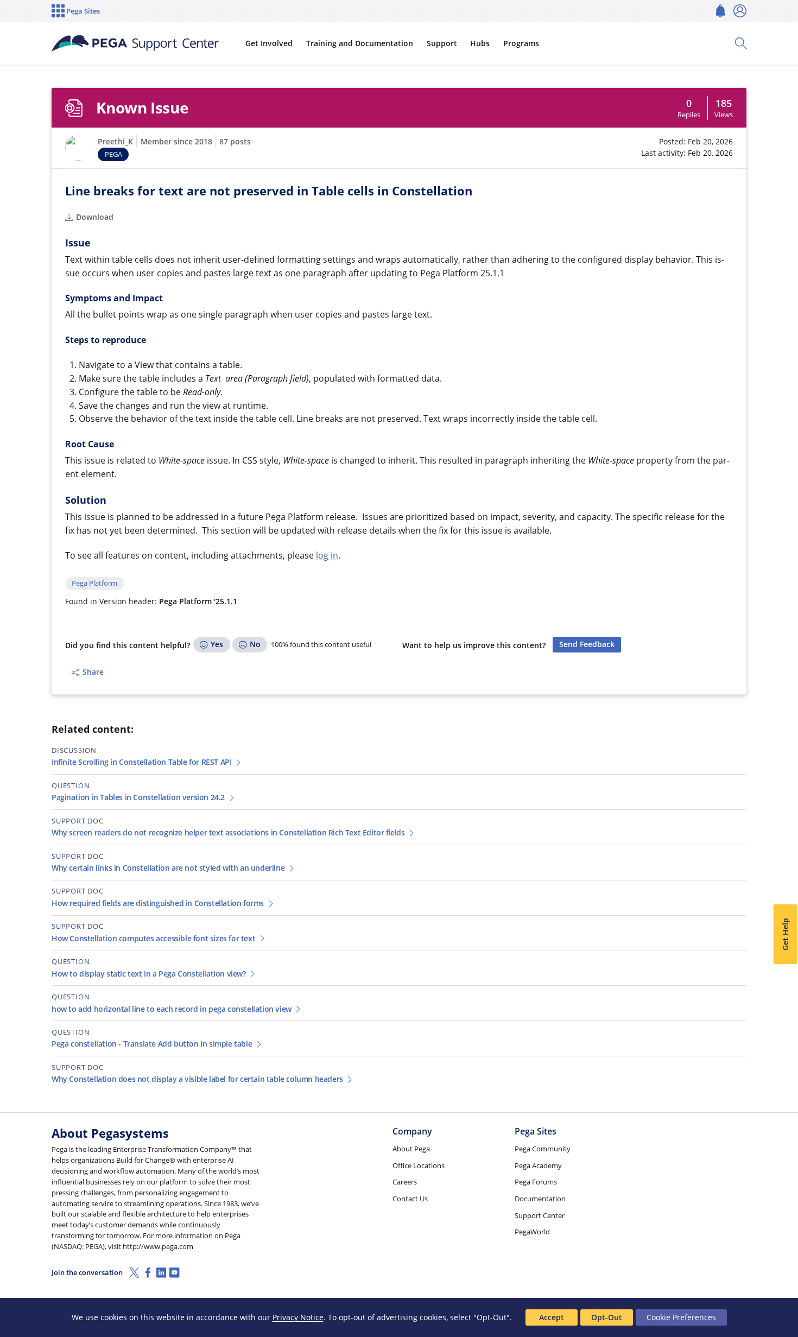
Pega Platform (94, 583)
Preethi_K (115, 141)
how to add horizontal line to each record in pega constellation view (172, 1009)
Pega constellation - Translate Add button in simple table (152, 1043)
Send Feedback (587, 644)
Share (93, 672)
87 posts (235, 141)
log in (327, 555)
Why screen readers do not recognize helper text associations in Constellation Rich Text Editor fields (228, 832)
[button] (78, 148)
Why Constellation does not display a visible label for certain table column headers (197, 1079)
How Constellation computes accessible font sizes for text (153, 938)
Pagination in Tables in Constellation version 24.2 (138, 797)
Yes (217, 644)
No (255, 644)
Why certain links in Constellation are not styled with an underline (168, 868)
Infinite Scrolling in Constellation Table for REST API (141, 762)
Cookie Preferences (681, 1317)
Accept (551, 1317)
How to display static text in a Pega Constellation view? (149, 973)
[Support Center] (135, 43)
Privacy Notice (298, 1317)
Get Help (785, 934)
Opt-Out (606, 1317)
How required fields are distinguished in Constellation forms (158, 903)
